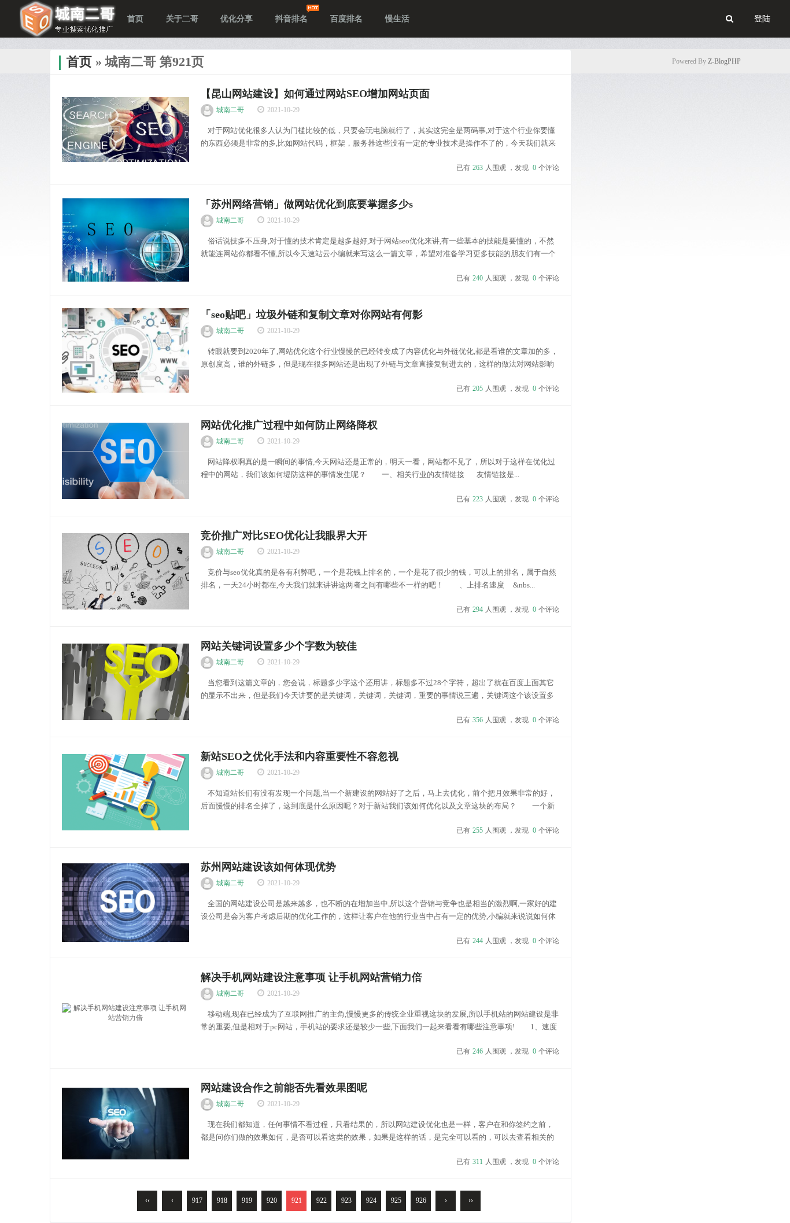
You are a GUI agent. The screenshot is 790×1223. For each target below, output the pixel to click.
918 (222, 1200)
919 (247, 1200)
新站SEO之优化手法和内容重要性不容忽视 (299, 756)
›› (470, 1200)
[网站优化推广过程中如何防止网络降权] (125, 460)
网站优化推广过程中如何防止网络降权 (289, 425)
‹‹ (147, 1200)
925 (396, 1200)
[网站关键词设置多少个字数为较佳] (125, 681)
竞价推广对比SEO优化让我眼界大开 (284, 535)
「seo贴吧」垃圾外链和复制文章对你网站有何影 (312, 314)
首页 (79, 61)
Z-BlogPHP (724, 61)
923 (346, 1200)
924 (371, 1200)
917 (197, 1200)
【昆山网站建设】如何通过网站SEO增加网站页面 (315, 93)
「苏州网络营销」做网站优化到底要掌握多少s (307, 204)
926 (421, 1200)
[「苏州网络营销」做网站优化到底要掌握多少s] (125, 240)
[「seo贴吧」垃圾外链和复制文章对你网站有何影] (125, 350)
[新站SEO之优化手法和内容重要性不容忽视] (125, 792)
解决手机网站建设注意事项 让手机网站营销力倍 (311, 977)
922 (321, 1200)
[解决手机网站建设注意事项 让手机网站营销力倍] (125, 1013)
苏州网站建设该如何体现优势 (268, 867)
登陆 (762, 18)
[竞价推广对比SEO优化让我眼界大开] (125, 571)
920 (272, 1200)
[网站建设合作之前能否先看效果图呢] (125, 1123)
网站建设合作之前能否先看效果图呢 (284, 1087)
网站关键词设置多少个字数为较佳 (279, 646)
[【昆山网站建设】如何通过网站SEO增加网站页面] (125, 129)
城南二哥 (230, 110)
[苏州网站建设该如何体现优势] (125, 902)
